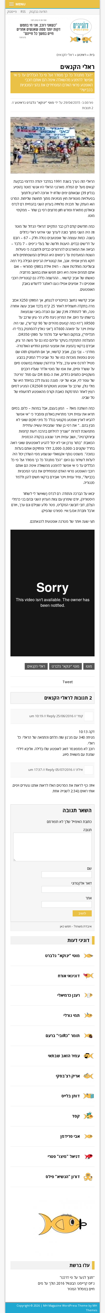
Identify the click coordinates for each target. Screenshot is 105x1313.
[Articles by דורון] (88, 1180)
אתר (89, 898)
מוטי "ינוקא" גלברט (40, 102)
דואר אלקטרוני (81, 883)
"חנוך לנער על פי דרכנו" (77, 1277)
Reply (51, 716)
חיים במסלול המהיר (80, 1288)
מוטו (89, 666)
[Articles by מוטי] (88, 959)
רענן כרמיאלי (68, 995)
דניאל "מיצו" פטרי (64, 1156)
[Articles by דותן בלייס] (88, 1099)
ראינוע (19, 102)
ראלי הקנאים (36, 666)
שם (89, 868)
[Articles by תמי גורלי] (88, 1018)
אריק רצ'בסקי (68, 1076)
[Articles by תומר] (88, 1038)
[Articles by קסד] (88, 1119)
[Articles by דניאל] (88, 1159)
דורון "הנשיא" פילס (63, 1176)
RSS (23, 11)
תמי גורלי (71, 1015)
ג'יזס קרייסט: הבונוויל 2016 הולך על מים (66, 1283)
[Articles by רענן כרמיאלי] (88, 998)
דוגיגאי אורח (69, 976)
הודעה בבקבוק (38, 11)
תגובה (87, 829)
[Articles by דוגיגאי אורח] (88, 978)
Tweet (67, 681)
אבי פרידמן (70, 1136)
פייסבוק (12, 11)
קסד (76, 1116)
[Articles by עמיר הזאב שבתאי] (88, 1058)
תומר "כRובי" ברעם (63, 1035)
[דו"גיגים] (52, 31)
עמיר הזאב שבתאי (64, 1056)
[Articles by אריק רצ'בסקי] (88, 1079)
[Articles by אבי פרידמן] (88, 1139)
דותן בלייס (70, 1096)
